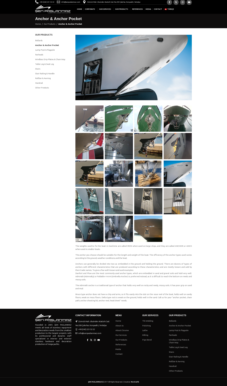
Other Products (42, 88)
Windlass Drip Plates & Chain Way (50, 59)
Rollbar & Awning (43, 78)
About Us (119, 325)
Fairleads (39, 55)
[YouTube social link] (99, 340)
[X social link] (91, 340)
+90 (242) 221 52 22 (47, 2)
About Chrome (122, 330)
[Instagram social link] (95, 340)
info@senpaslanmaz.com (70, 2)
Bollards (39, 40)
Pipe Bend (147, 340)
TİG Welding (147, 321)
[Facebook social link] (87, 340)
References (120, 344)
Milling (145, 335)
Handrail (39, 83)
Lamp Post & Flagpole (45, 50)
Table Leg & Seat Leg (44, 64)
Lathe (145, 330)
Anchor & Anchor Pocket (47, 45)
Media (118, 349)
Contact (119, 354)
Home (38, 24)
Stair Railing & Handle (45, 73)
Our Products (49, 24)
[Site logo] (52, 9)
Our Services (121, 335)
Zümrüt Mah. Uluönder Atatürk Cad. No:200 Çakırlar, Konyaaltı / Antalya (113, 2)
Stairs (37, 69)
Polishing (146, 325)
